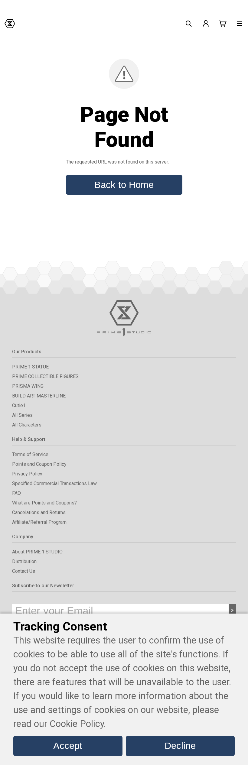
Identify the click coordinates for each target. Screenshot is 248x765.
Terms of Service (30, 454)
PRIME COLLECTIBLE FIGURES (45, 376)
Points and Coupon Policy (39, 464)
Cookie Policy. (78, 723)
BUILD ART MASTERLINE (39, 396)
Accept (67, 746)
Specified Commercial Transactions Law (54, 483)
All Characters (26, 425)
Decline (180, 746)
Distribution (24, 561)
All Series (22, 415)
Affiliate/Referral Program (39, 522)
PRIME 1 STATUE (30, 367)
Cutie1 (19, 405)
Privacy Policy (27, 474)
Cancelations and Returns (39, 512)
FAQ (16, 493)
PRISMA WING (28, 386)
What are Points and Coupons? (44, 503)
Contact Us (23, 571)
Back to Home (124, 185)
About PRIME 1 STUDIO (37, 552)
